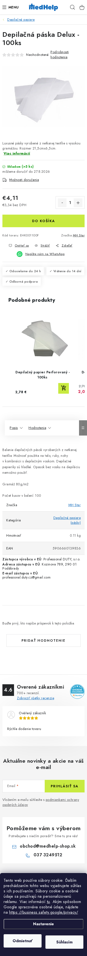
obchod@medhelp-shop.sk (48, 846)
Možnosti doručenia (24, 179)
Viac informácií (17, 153)
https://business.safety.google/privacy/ (43, 912)
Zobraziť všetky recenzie (35, 698)
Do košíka (43, 220)
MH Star (79, 235)
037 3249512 (48, 855)
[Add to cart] (63, 388)
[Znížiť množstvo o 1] (62, 202)
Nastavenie (43, 924)
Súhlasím (64, 942)
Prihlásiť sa (65, 786)
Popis (14, 427)
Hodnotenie (37, 427)
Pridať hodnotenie (43, 640)
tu (48, 901)
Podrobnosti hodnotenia (60, 55)
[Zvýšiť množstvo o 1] (78, 202)
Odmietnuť (23, 941)
